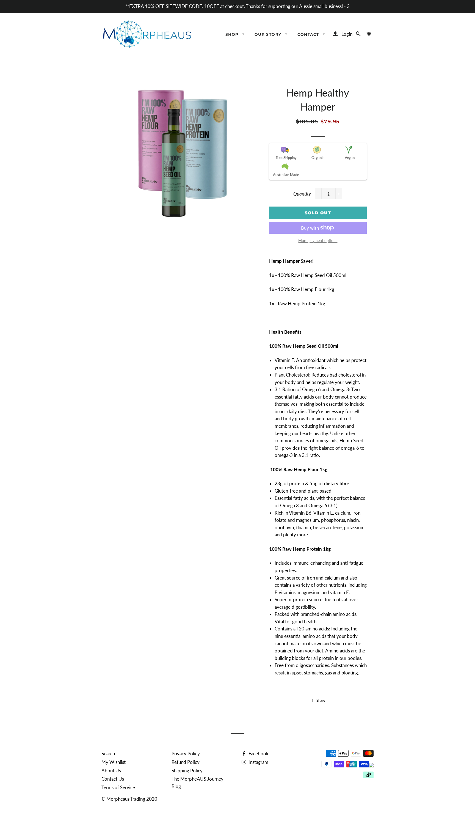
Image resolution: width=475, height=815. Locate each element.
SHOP (232, 34)
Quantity (302, 194)
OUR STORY (269, 34)
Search (108, 753)
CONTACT (309, 34)
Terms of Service (118, 787)
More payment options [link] (317, 240)
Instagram (257, 762)
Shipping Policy (187, 770)
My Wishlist (113, 762)
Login (346, 34)
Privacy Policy (186, 753)
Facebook (258, 753)
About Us (111, 770)
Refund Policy (186, 762)
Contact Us (112, 779)
